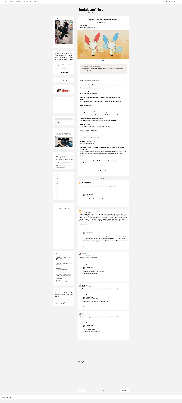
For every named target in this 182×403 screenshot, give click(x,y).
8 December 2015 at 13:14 (91, 268)
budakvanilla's (91, 9)
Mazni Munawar (60, 262)
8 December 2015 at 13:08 (92, 196)
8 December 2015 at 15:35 (88, 286)
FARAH (58, 280)
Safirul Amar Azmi (60, 256)
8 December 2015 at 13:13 (91, 234)
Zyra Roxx (85, 285)
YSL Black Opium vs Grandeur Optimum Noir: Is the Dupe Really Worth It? (63, 275)
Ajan (85, 27)
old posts (124, 390)
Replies (85, 191)
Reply (80, 188)
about (11, 1)
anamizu (84, 313)
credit (103, 60)
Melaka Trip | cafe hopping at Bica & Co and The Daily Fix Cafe (64, 163)
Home (6, 1)
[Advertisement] (103, 377)
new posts (82, 390)
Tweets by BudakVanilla (64, 208)
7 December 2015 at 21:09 (88, 212)
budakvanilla (89, 194)
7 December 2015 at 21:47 (88, 255)
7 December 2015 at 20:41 (88, 184)
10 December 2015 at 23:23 (92, 298)
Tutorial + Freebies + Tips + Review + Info (26, 1)
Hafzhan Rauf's (86, 182)
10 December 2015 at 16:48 (88, 314)
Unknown (84, 211)
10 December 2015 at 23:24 (92, 327)
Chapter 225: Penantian (61, 269)
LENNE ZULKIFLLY (61, 273)
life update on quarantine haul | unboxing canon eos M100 (63, 134)
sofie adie (85, 253)
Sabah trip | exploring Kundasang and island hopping (64, 166)
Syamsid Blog (83, 224)
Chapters (58, 268)
